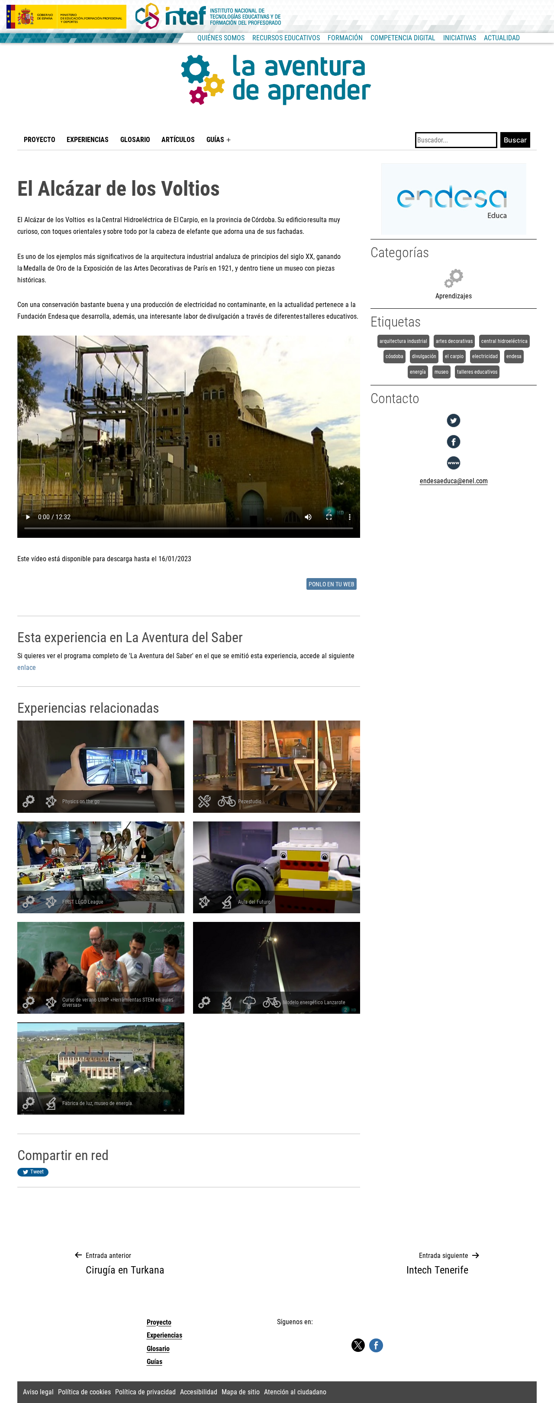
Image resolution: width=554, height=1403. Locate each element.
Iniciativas (459, 38)
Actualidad (502, 38)
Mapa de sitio (241, 1392)
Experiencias (88, 140)
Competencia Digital (402, 38)
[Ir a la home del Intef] (208, 16)
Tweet (37, 1171)
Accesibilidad (198, 1392)
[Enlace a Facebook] (376, 1345)
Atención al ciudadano (295, 1392)
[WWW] (453, 470)
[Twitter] (453, 427)
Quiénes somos (221, 38)
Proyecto (39, 140)
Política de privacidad (145, 1392)
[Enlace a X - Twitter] (358, 1345)
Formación (345, 38)
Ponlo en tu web (331, 584)
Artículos (178, 140)
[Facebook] (453, 448)
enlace (26, 667)
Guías (215, 140)
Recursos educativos (286, 38)
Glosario (135, 140)
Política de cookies (84, 1392)
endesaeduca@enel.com (454, 481)
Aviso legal (38, 1392)
